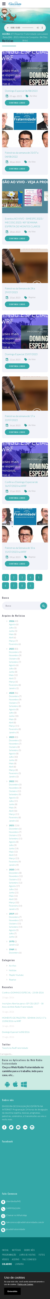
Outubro (13, 658)
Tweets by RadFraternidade (15, 1048)
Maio (11, 634)
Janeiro (12, 688)
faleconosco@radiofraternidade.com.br (25, 1222)
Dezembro (14, 652)
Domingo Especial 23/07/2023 (21, 354)
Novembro (14, 655)
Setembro (13, 662)
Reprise (32, 297)
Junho (11, 631)
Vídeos (5, 1259)
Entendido (12, 1291)
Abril (11, 637)
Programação (9, 1254)
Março (12, 641)
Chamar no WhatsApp (16, 1215)
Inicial (5, 1249)
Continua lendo (17, 102)
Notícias (12, 970)
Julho (11, 627)
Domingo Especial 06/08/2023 (21, 90)
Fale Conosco (29, 1259)
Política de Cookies (25, 1284)
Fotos (42, 1254)
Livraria (19, 1263)
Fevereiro (13, 644)
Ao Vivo (33, 96)
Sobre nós (29, 1249)
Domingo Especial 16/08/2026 (16, 1032)
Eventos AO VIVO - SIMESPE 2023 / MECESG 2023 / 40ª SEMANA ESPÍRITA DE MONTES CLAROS (24, 222)
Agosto (12, 624)
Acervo (15, 1259)
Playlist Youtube (16, 975)
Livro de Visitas (27, 1254)
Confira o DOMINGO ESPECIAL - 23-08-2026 (23, 992)
